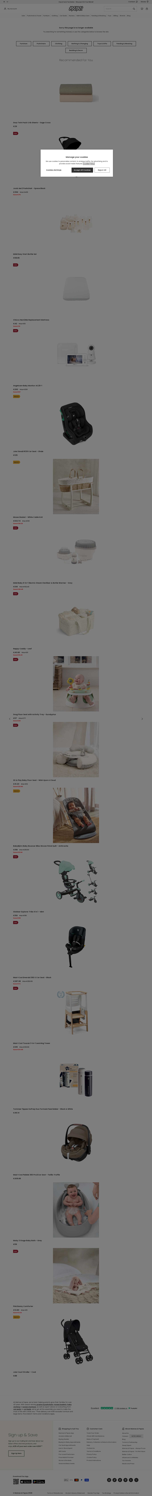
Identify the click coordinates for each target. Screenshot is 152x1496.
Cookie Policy (88, 164)
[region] (77, 163)
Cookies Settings (53, 170)
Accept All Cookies (82, 170)
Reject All (102, 170)
